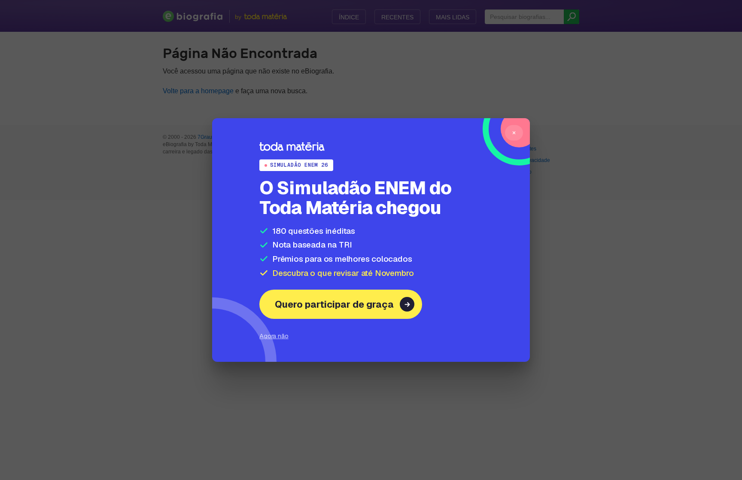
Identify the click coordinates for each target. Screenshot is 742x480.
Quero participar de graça (334, 304)
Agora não (274, 336)
